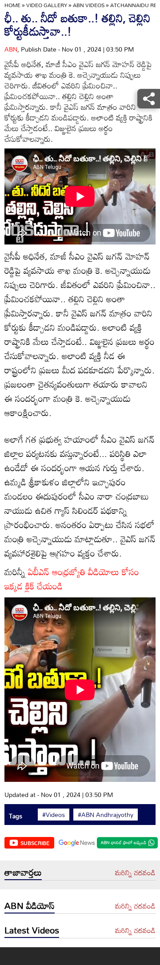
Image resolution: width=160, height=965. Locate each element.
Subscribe (34, 842)
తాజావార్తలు (23, 872)
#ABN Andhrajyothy (105, 815)
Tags (15, 816)
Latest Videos (31, 930)
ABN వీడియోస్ (29, 905)
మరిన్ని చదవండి (135, 873)
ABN (10, 49)
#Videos (53, 815)
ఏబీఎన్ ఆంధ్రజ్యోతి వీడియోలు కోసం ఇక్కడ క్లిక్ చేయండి (71, 579)
